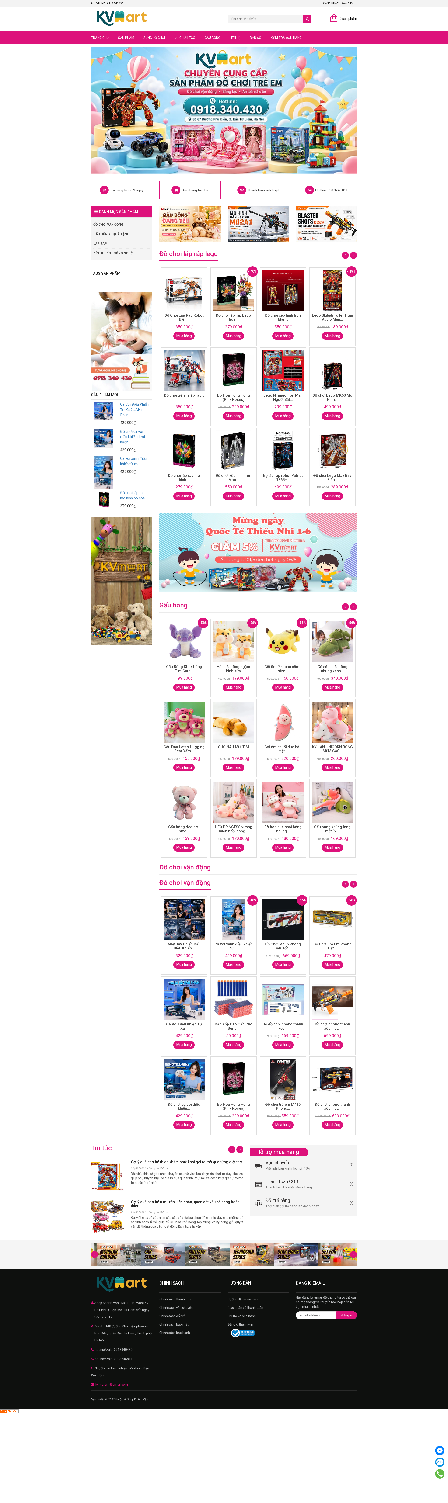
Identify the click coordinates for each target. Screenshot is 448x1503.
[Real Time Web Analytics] (9, 1411)
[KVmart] (121, 1284)
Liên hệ (235, 38)
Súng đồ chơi (154, 38)
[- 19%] (332, 450)
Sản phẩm (126, 38)
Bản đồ (255, 38)
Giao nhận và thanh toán (245, 1307)
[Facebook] (439, 1450)
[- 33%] (283, 999)
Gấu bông (212, 38)
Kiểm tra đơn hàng (286, 38)
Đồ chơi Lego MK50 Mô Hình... (332, 397)
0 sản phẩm (348, 19)
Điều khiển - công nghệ (113, 253)
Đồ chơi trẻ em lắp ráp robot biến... (132, 436)
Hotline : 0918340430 (108, 3)
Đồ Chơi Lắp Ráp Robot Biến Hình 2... (133, 409)
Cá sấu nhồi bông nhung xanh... (332, 669)
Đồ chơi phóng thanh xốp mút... (332, 1026)
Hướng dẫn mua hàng (243, 1299)
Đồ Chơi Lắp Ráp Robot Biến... (184, 317)
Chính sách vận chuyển (176, 1307)
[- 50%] (233, 722)
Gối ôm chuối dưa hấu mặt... (282, 749)
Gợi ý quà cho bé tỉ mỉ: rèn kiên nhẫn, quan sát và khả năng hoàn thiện (185, 1204)
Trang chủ (100, 38)
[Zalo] (439, 1462)
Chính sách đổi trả (172, 1316)
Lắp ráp (100, 244)
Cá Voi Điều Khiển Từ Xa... (184, 1026)
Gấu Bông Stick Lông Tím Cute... (184, 669)
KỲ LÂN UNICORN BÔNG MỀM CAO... (332, 749)
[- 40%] (233, 370)
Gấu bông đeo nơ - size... (184, 829)
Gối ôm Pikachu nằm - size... (283, 669)
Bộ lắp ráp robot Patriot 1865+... (283, 477)
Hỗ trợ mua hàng (277, 1152)
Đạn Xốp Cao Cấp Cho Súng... (233, 1026)
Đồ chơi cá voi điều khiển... (184, 1106)
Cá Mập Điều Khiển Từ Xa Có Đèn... (132, 491)
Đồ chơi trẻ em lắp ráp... (184, 395)
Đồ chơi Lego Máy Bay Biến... (332, 477)
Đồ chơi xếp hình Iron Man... (233, 477)
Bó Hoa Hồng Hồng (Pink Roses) (233, 397)
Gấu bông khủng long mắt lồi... (332, 829)
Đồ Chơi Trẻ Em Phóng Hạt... (332, 946)
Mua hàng (184, 336)
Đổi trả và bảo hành (242, 1316)
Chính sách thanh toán (175, 1299)
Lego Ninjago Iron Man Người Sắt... (283, 397)
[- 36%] (283, 1079)
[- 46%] (332, 722)
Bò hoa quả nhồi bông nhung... (283, 829)
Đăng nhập (331, 3)
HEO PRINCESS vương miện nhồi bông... (233, 829)
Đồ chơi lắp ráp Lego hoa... (233, 317)
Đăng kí (346, 1315)
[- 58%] (184, 802)
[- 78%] (233, 802)
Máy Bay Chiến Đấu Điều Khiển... (184, 946)
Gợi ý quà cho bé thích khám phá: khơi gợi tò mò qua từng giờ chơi (187, 1162)
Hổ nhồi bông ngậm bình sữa (233, 669)
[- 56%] (283, 722)
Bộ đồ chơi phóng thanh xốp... (283, 1026)
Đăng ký (348, 3)
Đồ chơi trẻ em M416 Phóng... (283, 1106)
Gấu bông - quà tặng (111, 234)
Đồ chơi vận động (108, 224)
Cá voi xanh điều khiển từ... (233, 946)
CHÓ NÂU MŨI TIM (233, 747)
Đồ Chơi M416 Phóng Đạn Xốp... (283, 946)
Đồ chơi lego (184, 38)
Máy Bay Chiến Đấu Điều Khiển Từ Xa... (132, 463)
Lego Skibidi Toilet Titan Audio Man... (332, 317)
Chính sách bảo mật (174, 1324)
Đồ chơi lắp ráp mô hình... (184, 477)
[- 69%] (184, 722)
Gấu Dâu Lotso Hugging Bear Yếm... (184, 749)
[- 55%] (283, 802)
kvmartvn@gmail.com (111, 1384)
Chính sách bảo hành (174, 1333)
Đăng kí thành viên (241, 1324)
